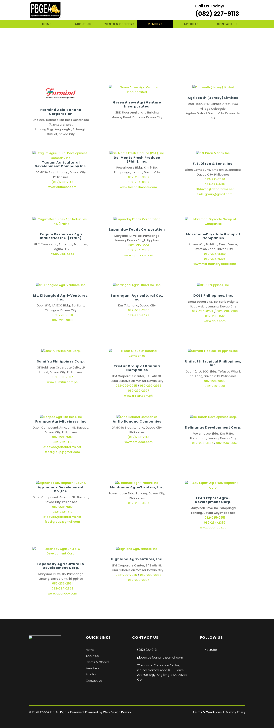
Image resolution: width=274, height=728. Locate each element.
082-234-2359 (62, 588)
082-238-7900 (227, 311)
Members (155, 24)
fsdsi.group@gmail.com (62, 452)
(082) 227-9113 (147, 650)
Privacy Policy (235, 712)
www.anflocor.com (62, 187)
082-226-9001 (62, 320)
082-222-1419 (62, 442)
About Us (83, 24)
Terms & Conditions (207, 712)
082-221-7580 (62, 437)
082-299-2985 (126, 386)
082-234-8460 (215, 254)
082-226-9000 (62, 315)
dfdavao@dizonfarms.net (62, 447)
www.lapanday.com (62, 593)
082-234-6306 (214, 259)
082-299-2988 (150, 386)
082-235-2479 (138, 315)
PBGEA (44, 712)
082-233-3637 (138, 177)
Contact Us (227, 24)
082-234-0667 (138, 182)
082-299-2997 (138, 391)
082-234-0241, (202, 311)
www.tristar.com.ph (138, 396)
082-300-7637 (62, 377)
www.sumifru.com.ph (62, 382)
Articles (191, 24)
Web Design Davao (117, 712)
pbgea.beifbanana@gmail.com (160, 658)
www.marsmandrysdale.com (215, 264)
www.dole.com (214, 321)
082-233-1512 (215, 316)
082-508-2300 (138, 310)
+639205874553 (62, 254)
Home (46, 24)
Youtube (211, 650)
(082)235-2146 (62, 182)
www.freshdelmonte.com (138, 187)
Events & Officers (119, 24)
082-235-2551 (62, 583)
